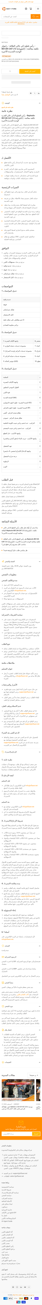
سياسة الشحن (6, 1195)
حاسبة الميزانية (7, 1210)
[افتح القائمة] (38, 8)
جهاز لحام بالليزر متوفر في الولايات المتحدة (21, 1)
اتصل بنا (4, 1216)
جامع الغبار (5, 1258)
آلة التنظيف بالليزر (8, 1238)
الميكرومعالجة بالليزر (9, 1218)
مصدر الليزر (6, 1243)
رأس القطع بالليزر (8, 1246)
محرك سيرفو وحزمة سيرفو (11, 1263)
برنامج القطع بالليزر (8, 1249)
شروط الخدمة (6, 1190)
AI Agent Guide (7, 1221)
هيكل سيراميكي (9, 274)
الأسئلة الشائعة (7, 1201)
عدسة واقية (7, 266)
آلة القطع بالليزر (7, 1232)
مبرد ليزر (5, 1252)
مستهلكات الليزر (9, 262)
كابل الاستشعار (9, 277)
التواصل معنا (6, 95)
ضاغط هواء (5, 1255)
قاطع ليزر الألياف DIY (9, 1213)
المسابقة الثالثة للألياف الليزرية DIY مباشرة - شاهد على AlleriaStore (21, 23)
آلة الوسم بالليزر (7, 1241)
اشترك (36, 1134)
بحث (37, 16)
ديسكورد (4, 1207)
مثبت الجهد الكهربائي (9, 1260)
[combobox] (21, 16)
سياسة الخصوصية (8, 1187)
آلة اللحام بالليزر (7, 1235)
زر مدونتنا (33, 1075)
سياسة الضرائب (7, 1198)
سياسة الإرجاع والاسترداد (10, 1193)
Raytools (5, 42)
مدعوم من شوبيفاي (28, 1295)
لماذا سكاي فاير (7, 1204)
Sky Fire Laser (17, 1295)
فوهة (5, 270)
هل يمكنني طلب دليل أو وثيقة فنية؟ (15, 550)
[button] (21, 77)
